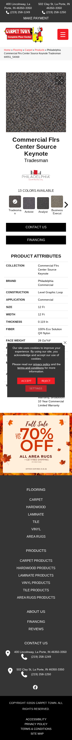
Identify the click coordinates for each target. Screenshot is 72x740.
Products (39, 50)
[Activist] (29, 203)
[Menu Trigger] (62, 34)
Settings (36, 388)
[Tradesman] (15, 202)
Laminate (36, 514)
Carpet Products (36, 560)
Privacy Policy (36, 724)
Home (7, 50)
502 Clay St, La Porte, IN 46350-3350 (40, 669)
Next (66, 203)
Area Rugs (36, 536)
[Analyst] (43, 203)
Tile (36, 522)
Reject (46, 381)
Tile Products (36, 590)
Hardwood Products (36, 568)
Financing (36, 240)
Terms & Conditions (36, 728)
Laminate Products (36, 575)
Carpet (28, 50)
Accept (26, 381)
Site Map (37, 733)
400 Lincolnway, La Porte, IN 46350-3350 (40, 651)
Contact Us (36, 227)
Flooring (17, 50)
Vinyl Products (36, 583)
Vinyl (36, 529)
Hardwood (36, 507)
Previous (6, 203)
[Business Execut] (57, 202)
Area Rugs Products (36, 597)
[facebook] (35, 687)
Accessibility (36, 719)
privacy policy (41, 364)
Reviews (36, 629)
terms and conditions (30, 367)
